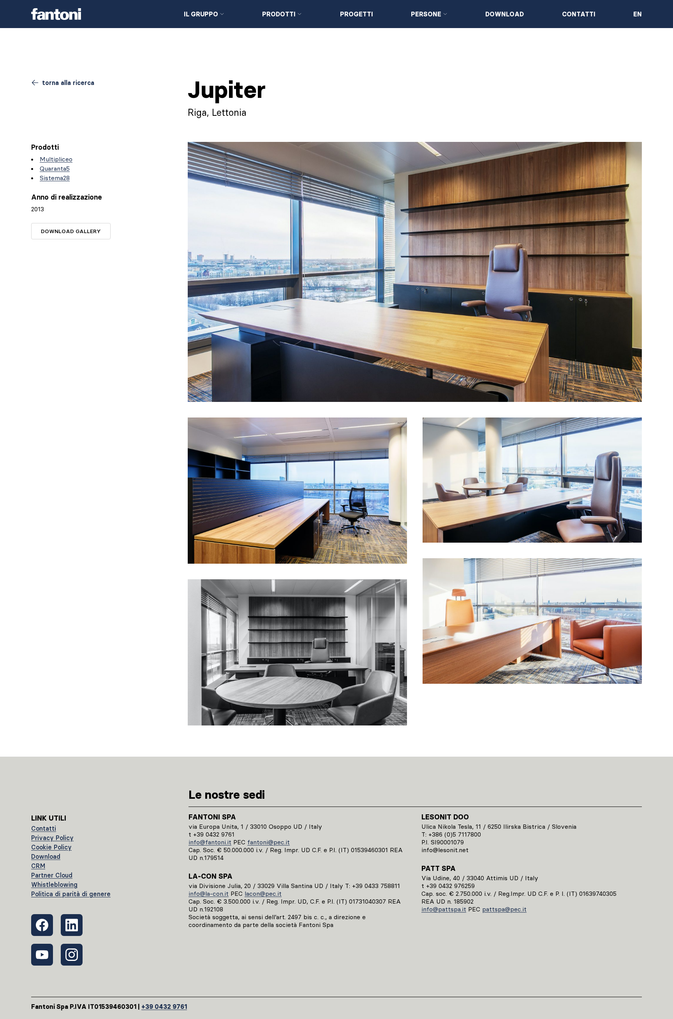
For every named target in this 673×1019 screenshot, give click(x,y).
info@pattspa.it (443, 909)
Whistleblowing (54, 884)
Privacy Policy (52, 838)
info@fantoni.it (210, 842)
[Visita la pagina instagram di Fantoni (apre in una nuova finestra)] (72, 955)
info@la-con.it (209, 893)
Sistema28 (55, 178)
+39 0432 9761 (164, 1006)
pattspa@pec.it (504, 909)
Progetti (356, 14)
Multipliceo (56, 159)
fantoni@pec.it (268, 842)
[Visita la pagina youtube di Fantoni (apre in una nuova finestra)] (42, 955)
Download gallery (71, 231)
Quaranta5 (55, 168)
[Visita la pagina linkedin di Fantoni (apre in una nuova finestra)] (72, 925)
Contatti (578, 14)
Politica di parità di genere (71, 894)
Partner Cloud (51, 875)
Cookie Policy (51, 847)
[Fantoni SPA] (101, 14)
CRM (38, 866)
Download (504, 14)
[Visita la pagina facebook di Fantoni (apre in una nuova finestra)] (42, 925)
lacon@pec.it (263, 893)
